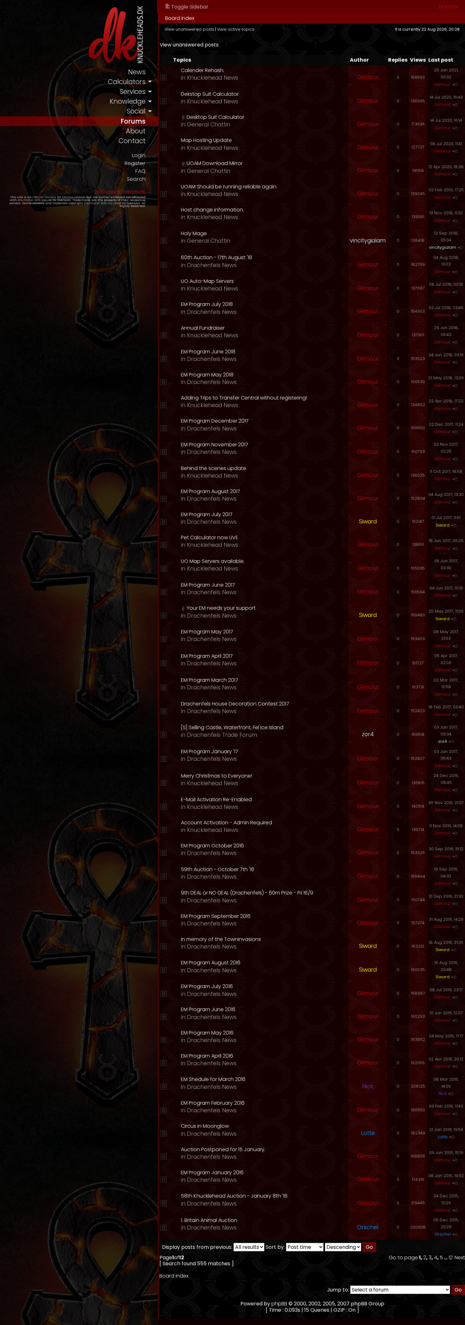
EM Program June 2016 (208, 1009)
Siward (368, 521)
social (136, 111)
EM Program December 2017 (215, 420)
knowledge (128, 101)
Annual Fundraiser (203, 328)
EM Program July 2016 (207, 986)
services (133, 91)
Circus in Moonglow (205, 1126)
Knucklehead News (212, 78)
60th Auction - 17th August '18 (216, 257)
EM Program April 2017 (207, 656)
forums (133, 121)
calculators (127, 81)
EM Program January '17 (209, 751)
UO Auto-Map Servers (207, 281)
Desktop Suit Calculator (215, 117)
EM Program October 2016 (212, 845)
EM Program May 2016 (207, 1032)
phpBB (279, 1303)
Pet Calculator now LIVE (209, 537)
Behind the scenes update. (214, 468)
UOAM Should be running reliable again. (229, 186)
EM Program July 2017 (206, 514)
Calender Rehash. (202, 70)
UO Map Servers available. (213, 561)
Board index (179, 18)
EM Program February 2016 (213, 1103)
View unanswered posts (189, 29)
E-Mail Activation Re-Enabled (216, 799)
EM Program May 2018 (207, 374)
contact (132, 140)
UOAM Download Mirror (215, 163)
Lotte (368, 1133)
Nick (367, 1086)
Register (135, 163)
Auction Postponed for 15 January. (223, 1149)
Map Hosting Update (206, 140)
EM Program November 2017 (214, 444)
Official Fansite (44, 197)
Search (136, 179)
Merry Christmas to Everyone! (216, 775)
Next (460, 1257)
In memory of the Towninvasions (221, 939)
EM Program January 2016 (212, 1172)
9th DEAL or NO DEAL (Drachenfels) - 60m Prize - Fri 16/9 (247, 892)
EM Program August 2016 (210, 962)
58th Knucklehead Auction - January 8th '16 (234, 1196)
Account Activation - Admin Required (226, 822)
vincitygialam (368, 240)
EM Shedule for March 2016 (213, 1079)
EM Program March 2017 (209, 680)
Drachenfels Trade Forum (222, 735)
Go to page (403, 1257)
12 (451, 1257)
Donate (448, 6)
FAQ (140, 171)
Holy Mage (194, 233)
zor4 (368, 734)
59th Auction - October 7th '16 (217, 869)
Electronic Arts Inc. (32, 200)
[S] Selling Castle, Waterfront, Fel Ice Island (232, 727)
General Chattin (208, 124)
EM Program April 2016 (207, 1055)
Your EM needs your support (221, 608)
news (137, 71)
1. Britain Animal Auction (209, 1220)
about (136, 131)
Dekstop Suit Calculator (210, 94)
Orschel (367, 1227)
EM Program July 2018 (207, 304)
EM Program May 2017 (207, 631)
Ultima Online (73, 197)
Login (139, 155)
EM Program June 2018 (208, 351)
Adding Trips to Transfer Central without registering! (244, 397)
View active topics (235, 29)
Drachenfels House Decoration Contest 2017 (235, 703)
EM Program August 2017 (210, 491)
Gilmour (368, 77)
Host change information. (212, 209)
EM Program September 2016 (216, 916)
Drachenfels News (212, 265)
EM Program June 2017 (208, 585)
